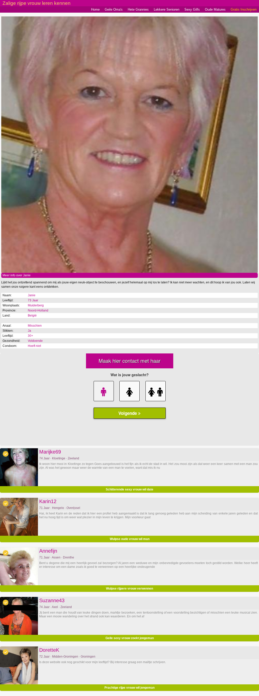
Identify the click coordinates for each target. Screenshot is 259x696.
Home (95, 9)
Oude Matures (215, 9)
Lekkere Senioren (166, 9)
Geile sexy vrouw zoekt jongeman (129, 638)
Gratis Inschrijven (243, 9)
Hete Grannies (138, 9)
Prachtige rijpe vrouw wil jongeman (129, 687)
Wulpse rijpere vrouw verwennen (129, 588)
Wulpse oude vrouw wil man (129, 539)
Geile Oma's (114, 9)
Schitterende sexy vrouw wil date (129, 489)
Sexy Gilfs (192, 9)
